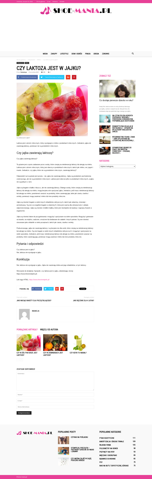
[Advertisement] (76, 34)
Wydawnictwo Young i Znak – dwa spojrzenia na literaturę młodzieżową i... (123, 139)
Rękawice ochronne (107, 459)
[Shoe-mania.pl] (76, 10)
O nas (48, 1)
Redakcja (24, 72)
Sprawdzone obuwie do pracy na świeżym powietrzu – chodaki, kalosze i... (121, 150)
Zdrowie (105, 54)
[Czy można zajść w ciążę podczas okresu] (63, 462)
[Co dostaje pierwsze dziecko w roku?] (117, 89)
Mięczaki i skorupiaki (108, 455)
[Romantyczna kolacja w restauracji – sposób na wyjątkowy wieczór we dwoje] (104, 129)
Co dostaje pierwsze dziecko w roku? (116, 100)
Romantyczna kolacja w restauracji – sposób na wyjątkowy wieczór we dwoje (122, 129)
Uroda (96, 54)
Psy (100, 462)
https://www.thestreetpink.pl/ (39, 280)
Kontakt (62, 1)
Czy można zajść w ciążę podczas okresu (81, 459)
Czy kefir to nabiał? (78, 353)
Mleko (26, 63)
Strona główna (40, 1)
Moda (45, 54)
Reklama (55, 1)
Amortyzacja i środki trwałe (111, 441)
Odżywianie (20, 63)
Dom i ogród (77, 54)
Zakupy (54, 54)
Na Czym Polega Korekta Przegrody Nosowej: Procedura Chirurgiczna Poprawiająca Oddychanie (123, 118)
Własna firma (105, 445)
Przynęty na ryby (107, 452)
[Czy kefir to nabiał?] (82, 342)
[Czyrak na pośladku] (63, 440)
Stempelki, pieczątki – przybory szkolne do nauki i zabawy (82, 449)
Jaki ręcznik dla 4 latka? (83, 300)
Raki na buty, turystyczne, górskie (114, 466)
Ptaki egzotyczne (106, 438)
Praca (87, 54)
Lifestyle (64, 54)
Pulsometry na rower (108, 448)
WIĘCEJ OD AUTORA (49, 329)
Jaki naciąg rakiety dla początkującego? (34, 300)
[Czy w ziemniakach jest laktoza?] (55, 342)
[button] (132, 53)
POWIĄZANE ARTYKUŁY (27, 329)
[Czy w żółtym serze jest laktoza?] (29, 342)
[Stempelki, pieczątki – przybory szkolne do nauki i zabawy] (63, 451)
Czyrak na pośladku (79, 437)
